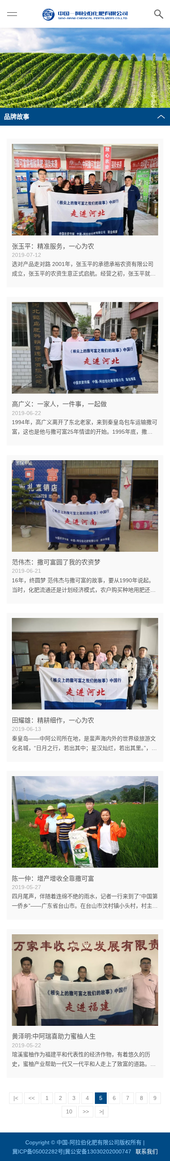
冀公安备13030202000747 (98, 1151)
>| (101, 1111)
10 (69, 1111)
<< (31, 1098)
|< (15, 1098)
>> (86, 1111)
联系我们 (147, 1151)
